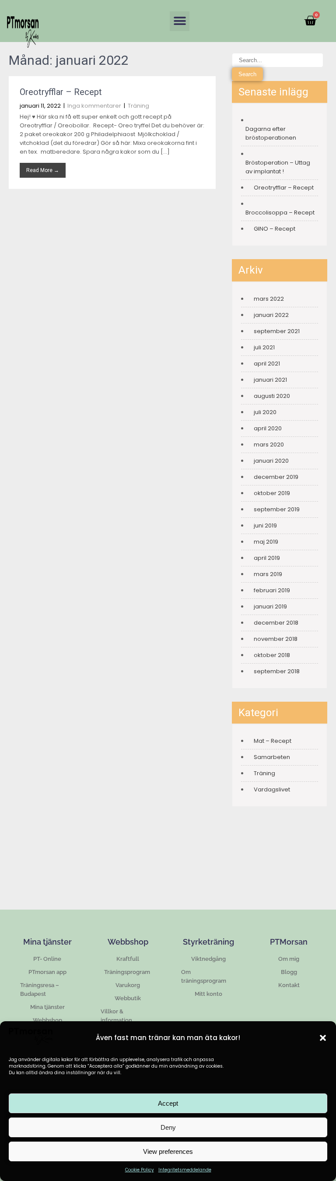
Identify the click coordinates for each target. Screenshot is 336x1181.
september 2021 (277, 331)
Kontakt (289, 985)
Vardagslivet (272, 789)
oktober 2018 (272, 655)
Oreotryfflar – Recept (61, 92)
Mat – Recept (272, 741)
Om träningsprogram (203, 976)
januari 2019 (270, 606)
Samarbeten (272, 757)
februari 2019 (272, 590)
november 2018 (276, 639)
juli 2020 (265, 412)
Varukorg (128, 985)
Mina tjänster (47, 1007)
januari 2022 (271, 315)
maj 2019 (266, 542)
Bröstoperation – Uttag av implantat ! (277, 167)
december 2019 (276, 477)
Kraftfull (127, 959)
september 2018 (277, 671)
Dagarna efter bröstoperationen (270, 133)
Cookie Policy (139, 1170)
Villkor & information (116, 1015)
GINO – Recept (274, 229)
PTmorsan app (47, 972)
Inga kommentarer (94, 106)
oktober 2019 (272, 493)
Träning (138, 106)
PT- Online (47, 959)
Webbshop (47, 1020)
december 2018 (276, 623)
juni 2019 (265, 525)
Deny (168, 1127)
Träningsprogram (127, 972)
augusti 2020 (272, 396)
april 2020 (268, 428)
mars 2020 (269, 444)
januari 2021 (270, 380)
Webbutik (128, 998)
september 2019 (277, 509)
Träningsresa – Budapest (39, 989)
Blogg (289, 972)
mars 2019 (268, 574)
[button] (322, 1037)
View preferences (168, 1151)
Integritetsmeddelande (184, 1170)
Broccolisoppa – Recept (280, 212)
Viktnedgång (208, 959)
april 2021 (267, 363)
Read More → (42, 170)
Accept (168, 1103)
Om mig (288, 959)
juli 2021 (264, 347)
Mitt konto (208, 994)
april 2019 (267, 558)
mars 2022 (269, 299)
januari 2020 (271, 461)
